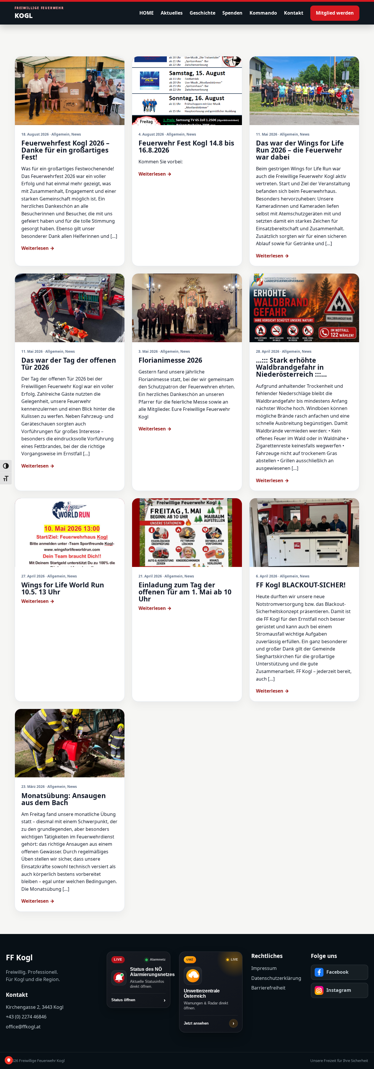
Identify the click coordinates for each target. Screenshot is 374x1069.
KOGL (39, 13)
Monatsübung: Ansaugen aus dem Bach (63, 799)
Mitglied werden (335, 13)
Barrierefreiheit (268, 988)
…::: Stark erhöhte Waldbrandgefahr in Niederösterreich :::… (291, 367)
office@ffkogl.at (23, 1026)
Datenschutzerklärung (276, 978)
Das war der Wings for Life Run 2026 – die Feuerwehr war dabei (300, 150)
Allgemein (60, 134)
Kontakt (293, 13)
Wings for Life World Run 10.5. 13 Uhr (62, 588)
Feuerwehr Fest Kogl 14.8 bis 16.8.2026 (186, 146)
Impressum (264, 968)
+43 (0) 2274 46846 (26, 1016)
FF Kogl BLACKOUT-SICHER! (301, 584)
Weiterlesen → (37, 248)
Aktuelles (172, 13)
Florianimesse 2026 (170, 360)
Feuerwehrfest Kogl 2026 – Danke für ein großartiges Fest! (65, 150)
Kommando (263, 13)
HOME (146, 13)
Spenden (232, 13)
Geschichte (202, 13)
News (76, 134)
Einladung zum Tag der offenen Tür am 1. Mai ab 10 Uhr (184, 591)
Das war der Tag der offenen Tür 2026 (68, 363)
